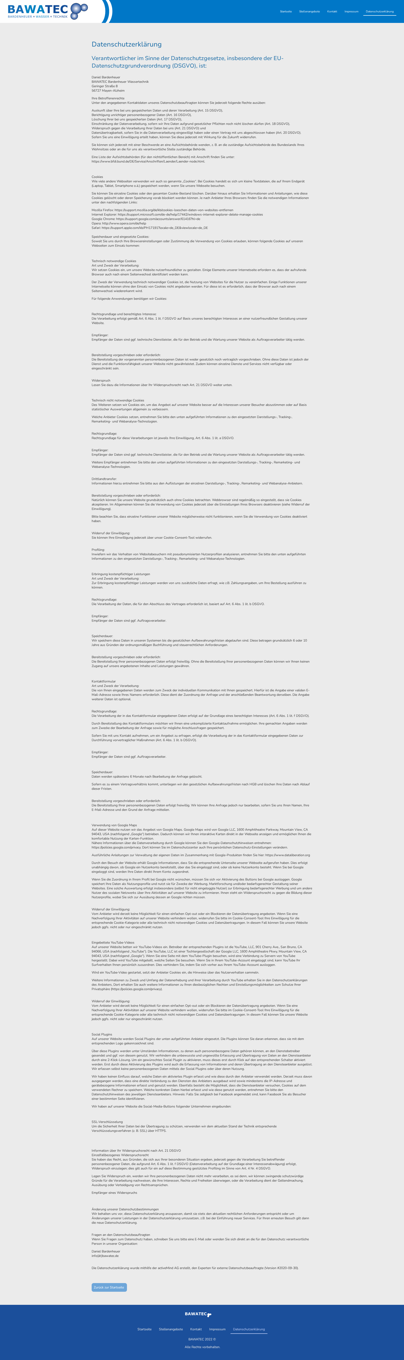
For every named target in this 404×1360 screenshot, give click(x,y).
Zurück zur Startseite (109, 1287)
